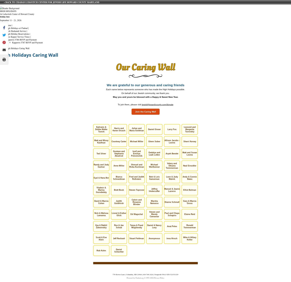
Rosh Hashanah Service (16, 31)
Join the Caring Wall (145, 111)
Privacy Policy (159, 278)
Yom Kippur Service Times (18, 36)
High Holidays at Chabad (17, 28)
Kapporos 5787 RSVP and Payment (27, 42)
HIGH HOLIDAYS (8, 11)
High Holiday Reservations (17, 33)
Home (8, 25)
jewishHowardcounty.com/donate (157, 104)
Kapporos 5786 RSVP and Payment (21, 39)
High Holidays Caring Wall (17, 48)
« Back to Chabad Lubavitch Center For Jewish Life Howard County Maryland (51, 2)
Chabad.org (139, 278)
